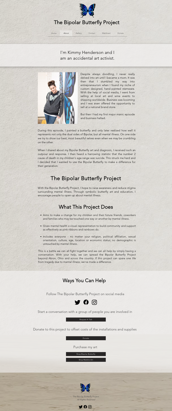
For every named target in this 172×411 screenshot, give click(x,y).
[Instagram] (94, 302)
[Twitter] (77, 302)
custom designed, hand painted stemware (107, 88)
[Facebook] (86, 302)
